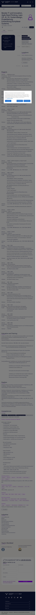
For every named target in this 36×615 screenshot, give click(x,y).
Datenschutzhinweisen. (10, 98)
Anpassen (8, 100)
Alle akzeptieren (27, 100)
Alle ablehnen (19, 100)
